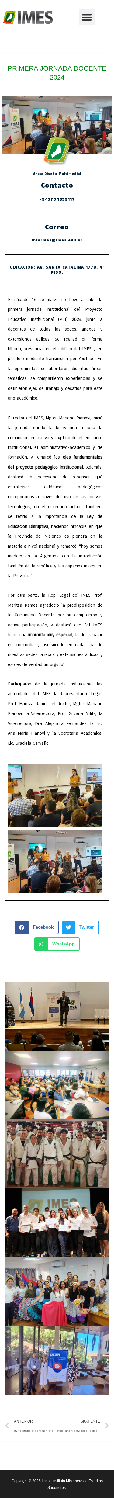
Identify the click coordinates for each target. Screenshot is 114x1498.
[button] (87, 17)
